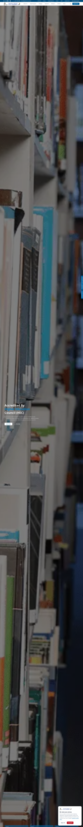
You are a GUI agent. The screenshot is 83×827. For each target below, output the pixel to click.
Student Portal (67, 0)
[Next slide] (78, 419)
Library (44, 0)
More (64, 3)
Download (18, 424)
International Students (75, 0)
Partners (53, 3)
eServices (39, 0)
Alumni (57, 0)
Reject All (63, 822)
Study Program (33, 3)
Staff (61, 0)
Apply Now (76, 3)
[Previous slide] (4, 419)
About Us (25, 3)
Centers (59, 3)
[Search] (70, 4)
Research (47, 3)
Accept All (70, 822)
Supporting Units (51, 0)
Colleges (40, 3)
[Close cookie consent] (80, 808)
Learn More (8, 424)
